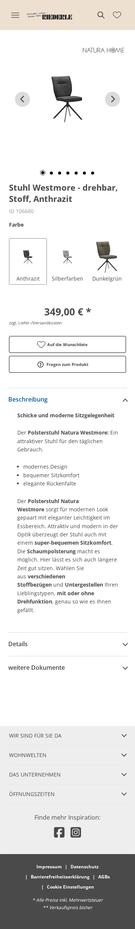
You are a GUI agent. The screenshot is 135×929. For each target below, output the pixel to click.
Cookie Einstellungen (70, 887)
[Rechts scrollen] (112, 99)
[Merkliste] (117, 15)
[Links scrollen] (22, 99)
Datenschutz (84, 866)
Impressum (49, 866)
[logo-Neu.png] (49, 15)
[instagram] (75, 832)
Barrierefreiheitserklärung (60, 877)
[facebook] (59, 832)
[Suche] (100, 14)
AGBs (104, 877)
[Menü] (15, 15)
